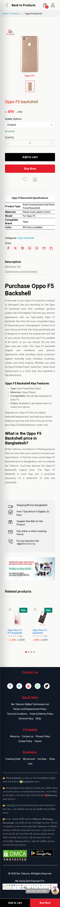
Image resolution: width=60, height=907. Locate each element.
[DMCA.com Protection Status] (15, 855)
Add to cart (30, 157)
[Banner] (30, 568)
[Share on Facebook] (8, 248)
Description (13, 262)
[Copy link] (51, 248)
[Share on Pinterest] (22, 248)
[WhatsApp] (37, 686)
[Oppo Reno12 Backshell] (42, 617)
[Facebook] (10, 686)
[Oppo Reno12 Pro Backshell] (17, 617)
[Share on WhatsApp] (36, 248)
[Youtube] (28, 686)
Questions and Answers (21, 271)
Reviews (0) (13, 266)
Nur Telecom (14, 449)
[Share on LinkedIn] (29, 248)
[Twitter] (19, 686)
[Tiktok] (47, 686)
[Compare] (35, 179)
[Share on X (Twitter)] (15, 248)
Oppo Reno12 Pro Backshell (15, 631)
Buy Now (30, 168)
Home (5, 14)
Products (14, 14)
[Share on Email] (44, 248)
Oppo (28, 300)
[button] (26, 652)
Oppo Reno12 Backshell (40, 631)
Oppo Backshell (26, 238)
